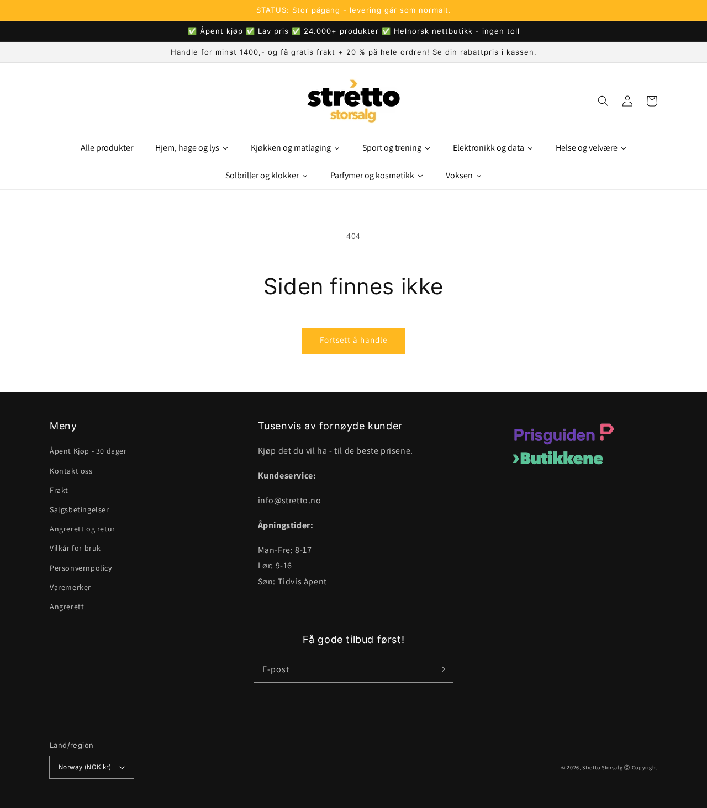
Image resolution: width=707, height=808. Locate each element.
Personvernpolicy (81, 568)
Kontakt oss (71, 471)
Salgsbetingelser (79, 509)
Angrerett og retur (82, 529)
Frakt (59, 490)
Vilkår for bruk (75, 548)
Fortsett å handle (353, 339)
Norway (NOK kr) (85, 767)
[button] (603, 101)
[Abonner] (441, 669)
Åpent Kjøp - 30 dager (88, 451)
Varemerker (70, 587)
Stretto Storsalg (602, 767)
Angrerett (67, 607)
